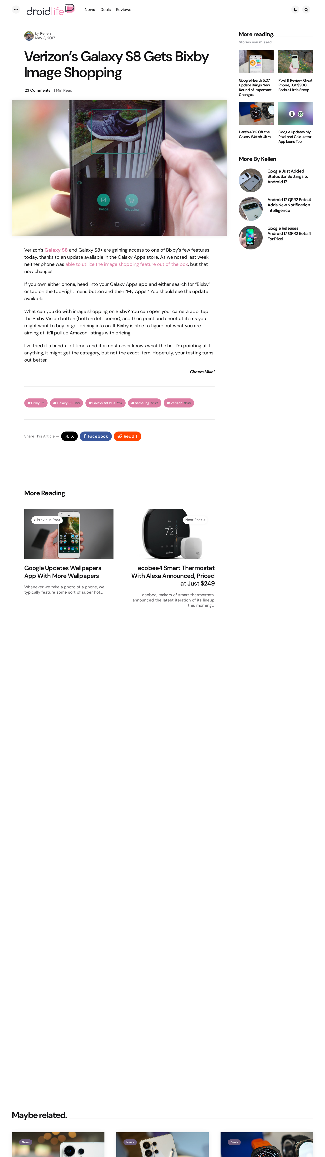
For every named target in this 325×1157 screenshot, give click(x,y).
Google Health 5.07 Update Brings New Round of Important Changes (255, 87)
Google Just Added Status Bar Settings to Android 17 (287, 177)
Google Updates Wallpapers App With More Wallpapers (62, 572)
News (26, 1142)
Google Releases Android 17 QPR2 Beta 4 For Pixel (289, 234)
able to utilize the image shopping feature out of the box (126, 264)
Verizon (181, 403)
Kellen (45, 33)
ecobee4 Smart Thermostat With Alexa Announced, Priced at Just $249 (173, 575)
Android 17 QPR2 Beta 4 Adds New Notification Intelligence (289, 205)
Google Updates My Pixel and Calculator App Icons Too (294, 137)
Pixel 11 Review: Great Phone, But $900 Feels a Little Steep (295, 85)
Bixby (37, 403)
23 (37, 90)
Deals (234, 1142)
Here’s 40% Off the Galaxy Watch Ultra (255, 134)
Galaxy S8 (68, 403)
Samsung (146, 403)
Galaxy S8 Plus (107, 403)
